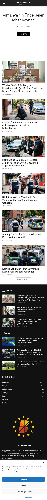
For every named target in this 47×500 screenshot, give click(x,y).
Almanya (5, 81)
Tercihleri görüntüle (23, 492)
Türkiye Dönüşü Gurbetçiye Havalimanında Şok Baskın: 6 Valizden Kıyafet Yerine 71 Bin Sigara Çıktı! (22, 88)
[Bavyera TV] (23, 426)
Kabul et (23, 479)
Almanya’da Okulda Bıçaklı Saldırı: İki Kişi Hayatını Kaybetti (21, 236)
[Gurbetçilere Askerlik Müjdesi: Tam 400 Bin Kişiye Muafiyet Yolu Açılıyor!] (8, 365)
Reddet (23, 485)
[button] (43, 462)
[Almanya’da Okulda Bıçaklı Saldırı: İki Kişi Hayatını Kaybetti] (23, 221)
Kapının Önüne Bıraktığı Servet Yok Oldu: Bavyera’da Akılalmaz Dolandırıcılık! (20, 125)
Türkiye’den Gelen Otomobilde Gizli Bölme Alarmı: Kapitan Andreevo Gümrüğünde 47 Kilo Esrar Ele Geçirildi (30, 352)
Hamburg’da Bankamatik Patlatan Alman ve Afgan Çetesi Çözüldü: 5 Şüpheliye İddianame (20, 163)
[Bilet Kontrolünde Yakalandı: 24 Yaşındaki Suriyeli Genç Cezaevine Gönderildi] (23, 183)
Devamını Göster (22, 279)
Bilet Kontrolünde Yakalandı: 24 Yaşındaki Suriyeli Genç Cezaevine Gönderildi (20, 200)
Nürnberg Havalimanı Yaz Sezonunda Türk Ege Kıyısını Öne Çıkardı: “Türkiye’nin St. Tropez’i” (30, 340)
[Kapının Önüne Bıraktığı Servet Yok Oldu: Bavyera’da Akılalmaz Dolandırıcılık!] (23, 109)
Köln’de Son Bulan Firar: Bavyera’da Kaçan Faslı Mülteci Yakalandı (20, 270)
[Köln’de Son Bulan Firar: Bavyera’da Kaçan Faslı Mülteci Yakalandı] (23, 255)
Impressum (28, 497)
